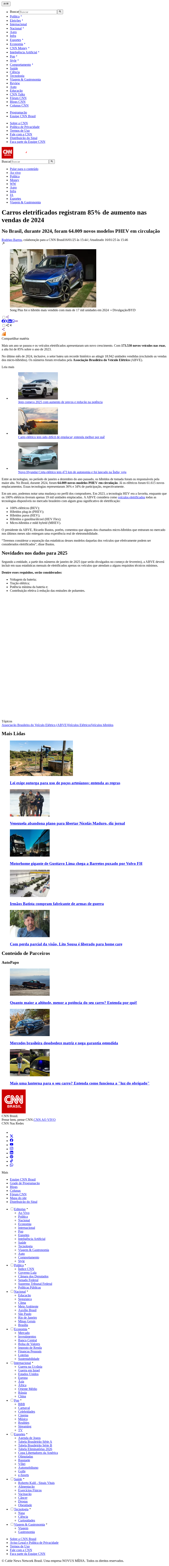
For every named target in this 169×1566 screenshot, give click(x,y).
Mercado (24, 1333)
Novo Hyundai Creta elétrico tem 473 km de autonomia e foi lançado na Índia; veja (72, 472)
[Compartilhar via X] (6, 321)
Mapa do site (18, 1198)
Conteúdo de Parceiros (26, 953)
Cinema (23, 1415)
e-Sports (23, 1475)
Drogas (23, 1501)
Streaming (24, 1426)
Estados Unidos (28, 1374)
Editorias (20, 1209)
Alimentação (26, 1486)
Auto (13, 87)
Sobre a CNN (19, 123)
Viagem (23, 1528)
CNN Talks (17, 94)
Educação (16, 90)
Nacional (16, 28)
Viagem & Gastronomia (25, 79)
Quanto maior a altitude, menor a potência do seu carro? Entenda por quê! (73, 1002)
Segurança (25, 1299)
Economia (16, 44)
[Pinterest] (11, 1157)
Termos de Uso (20, 130)
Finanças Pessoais (29, 1351)
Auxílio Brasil (27, 1310)
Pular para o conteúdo (24, 169)
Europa (23, 1377)
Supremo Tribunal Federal (35, 1283)
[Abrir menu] (6, 4)
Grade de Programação (25, 1183)
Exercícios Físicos (30, 1490)
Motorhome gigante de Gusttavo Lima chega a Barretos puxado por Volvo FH (76, 863)
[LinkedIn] (11, 1153)
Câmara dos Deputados (33, 1276)
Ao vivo (15, 172)
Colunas (15, 1190)
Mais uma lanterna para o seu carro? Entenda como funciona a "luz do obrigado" (80, 1083)
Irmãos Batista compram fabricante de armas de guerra (57, 904)
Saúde (14, 68)
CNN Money (18, 48)
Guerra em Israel (29, 1370)
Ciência (15, 72)
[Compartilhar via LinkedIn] (10, 321)
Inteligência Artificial (23, 52)
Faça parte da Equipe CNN (27, 141)
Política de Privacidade (25, 127)
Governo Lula (27, 1272)
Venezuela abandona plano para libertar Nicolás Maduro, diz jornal (67, 823)
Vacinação (25, 1494)
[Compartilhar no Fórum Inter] (4, 335)
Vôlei (21, 1464)
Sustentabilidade (28, 1359)
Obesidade (25, 1505)
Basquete (24, 1460)
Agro (13, 32)
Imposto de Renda (30, 1347)
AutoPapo (10, 962)
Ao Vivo (23, 1213)
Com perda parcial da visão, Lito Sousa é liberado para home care (66, 944)
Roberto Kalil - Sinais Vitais (36, 1483)
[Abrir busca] (60, 11)
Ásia (21, 1381)
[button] (84, 277)
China (22, 1396)
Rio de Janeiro (27, 1317)
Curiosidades (26, 1520)
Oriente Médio (27, 1389)
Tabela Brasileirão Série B (35, 1445)
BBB (21, 1404)
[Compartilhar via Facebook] (3, 321)
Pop (12, 56)
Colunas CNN (19, 105)
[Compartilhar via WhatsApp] (13, 321)
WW (13, 183)
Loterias (23, 1355)
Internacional (18, 24)
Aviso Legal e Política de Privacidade (34, 1542)
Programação (18, 112)
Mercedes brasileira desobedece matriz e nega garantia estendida (64, 1043)
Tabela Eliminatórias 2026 (35, 1449)
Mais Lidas (13, 733)
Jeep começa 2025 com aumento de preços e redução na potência (60, 402)
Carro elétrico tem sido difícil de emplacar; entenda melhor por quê (61, 437)
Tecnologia (17, 75)
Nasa (21, 1513)
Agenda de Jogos (29, 1438)
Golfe (22, 1471)
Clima (22, 1302)
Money (14, 180)
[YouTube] (11, 1145)
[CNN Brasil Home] (24, 157)
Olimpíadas (25, 1456)
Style (13, 60)
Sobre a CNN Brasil (23, 1539)
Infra (13, 36)
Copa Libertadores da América (38, 1452)
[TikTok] (11, 1161)
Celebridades (26, 1411)
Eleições (15, 20)
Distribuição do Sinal (23, 138)
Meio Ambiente (28, 1306)
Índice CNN (26, 1269)
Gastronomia (26, 1532)
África (22, 1385)
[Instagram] (11, 1149)
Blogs (14, 1187)
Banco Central (27, 1340)
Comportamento (20, 64)
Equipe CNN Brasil (23, 116)
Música (23, 1419)
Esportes (15, 40)
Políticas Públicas (29, 1287)
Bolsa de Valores (29, 1344)
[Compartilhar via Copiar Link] (16, 321)
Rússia (22, 1392)
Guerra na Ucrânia (30, 1366)
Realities (23, 1422)
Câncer (22, 1497)
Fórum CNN (18, 98)
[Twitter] (11, 1136)
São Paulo (24, 1314)
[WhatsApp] (11, 1165)
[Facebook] (11, 1140)
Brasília (23, 1325)
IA (11, 195)
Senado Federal (28, 1280)
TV (20, 1430)
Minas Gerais (26, 1321)
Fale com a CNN (21, 134)
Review (15, 83)
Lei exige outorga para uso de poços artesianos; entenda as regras (65, 783)
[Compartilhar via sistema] (3, 330)
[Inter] (12, 1132)
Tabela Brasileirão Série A (35, 1441)
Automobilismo (28, 1467)
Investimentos (27, 1336)
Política (15, 16)
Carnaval (24, 1408)
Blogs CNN (18, 101)
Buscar (14, 12)
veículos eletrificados (131, 497)
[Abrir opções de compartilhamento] (9, 326)
